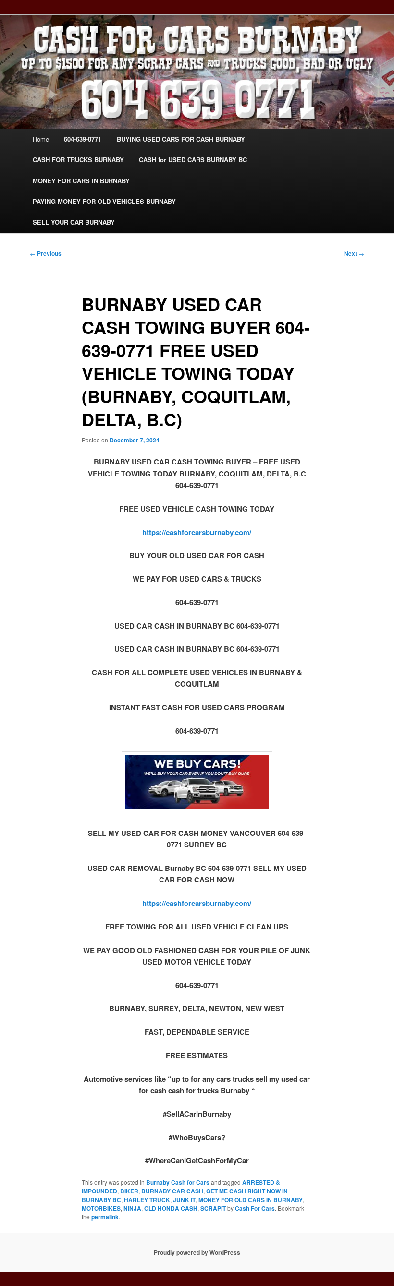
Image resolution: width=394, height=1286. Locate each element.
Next (354, 253)
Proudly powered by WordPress (197, 1252)
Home (41, 138)
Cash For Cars (255, 1208)
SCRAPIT (213, 1208)
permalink (105, 1217)
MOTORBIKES (101, 1208)
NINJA (132, 1208)
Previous (46, 253)
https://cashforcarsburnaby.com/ (196, 532)
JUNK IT (184, 1199)
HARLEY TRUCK (147, 1199)
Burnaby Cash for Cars (177, 1182)
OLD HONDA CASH (170, 1208)
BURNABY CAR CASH (172, 1191)
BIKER (129, 1191)
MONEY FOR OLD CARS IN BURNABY (250, 1199)
